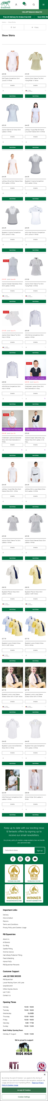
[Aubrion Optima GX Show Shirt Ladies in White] (12, 112)
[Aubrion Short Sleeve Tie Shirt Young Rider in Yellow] (35, 61)
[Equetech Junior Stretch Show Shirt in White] (35, 626)
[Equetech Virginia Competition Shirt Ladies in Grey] (35, 163)
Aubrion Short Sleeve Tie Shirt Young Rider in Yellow (34, 79)
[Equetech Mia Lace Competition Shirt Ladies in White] (35, 728)
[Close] (44, 1074)
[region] (24, 1086)
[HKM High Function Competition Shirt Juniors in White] (35, 215)
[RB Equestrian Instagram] (20, 859)
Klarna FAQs (7, 961)
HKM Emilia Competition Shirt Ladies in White (34, 336)
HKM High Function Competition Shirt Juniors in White (35, 233)
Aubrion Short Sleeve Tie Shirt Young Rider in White (34, 285)
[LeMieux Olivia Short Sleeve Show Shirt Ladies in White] (12, 163)
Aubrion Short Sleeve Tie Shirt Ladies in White (11, 541)
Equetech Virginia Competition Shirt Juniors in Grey (11, 233)
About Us (6, 939)
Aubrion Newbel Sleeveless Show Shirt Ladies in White (12, 285)
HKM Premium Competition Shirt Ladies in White (12, 798)
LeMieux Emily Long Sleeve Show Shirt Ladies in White (35, 490)
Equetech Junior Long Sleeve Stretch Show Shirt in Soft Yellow (12, 695)
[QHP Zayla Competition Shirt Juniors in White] (12, 61)
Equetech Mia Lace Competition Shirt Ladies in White (35, 747)
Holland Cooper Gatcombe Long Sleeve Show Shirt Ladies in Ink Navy (34, 440)
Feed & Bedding (8, 958)
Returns (5, 921)
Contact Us (7, 995)
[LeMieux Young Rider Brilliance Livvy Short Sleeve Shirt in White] (35, 112)
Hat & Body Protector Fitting (12, 955)
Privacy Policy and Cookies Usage (14, 927)
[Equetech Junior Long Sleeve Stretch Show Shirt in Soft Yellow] (12, 677)
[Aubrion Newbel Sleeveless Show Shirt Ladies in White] (12, 266)
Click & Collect (8, 918)
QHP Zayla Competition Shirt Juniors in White (11, 79)
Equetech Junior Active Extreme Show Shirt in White (11, 747)
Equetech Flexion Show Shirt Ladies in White (10, 593)
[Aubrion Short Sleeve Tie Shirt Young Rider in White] (35, 266)
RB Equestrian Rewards (11, 965)
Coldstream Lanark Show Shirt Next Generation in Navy (34, 387)
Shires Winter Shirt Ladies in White (34, 798)
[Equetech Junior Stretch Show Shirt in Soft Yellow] (12, 626)
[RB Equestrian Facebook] (13, 859)
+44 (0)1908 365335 (12, 976)
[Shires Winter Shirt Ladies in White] (35, 780)
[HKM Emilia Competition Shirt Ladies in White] (35, 317)
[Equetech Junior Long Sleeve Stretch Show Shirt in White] (35, 677)
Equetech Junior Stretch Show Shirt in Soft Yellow (11, 644)
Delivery (5, 915)
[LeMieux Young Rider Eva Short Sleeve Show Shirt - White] (12, 471)
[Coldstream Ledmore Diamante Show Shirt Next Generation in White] (12, 420)
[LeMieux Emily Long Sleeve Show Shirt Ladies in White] (35, 471)
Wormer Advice (8, 952)
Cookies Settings (24, 1097)
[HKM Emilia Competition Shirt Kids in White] (12, 369)
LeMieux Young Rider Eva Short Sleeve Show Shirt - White (11, 490)
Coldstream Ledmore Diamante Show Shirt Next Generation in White (11, 440)
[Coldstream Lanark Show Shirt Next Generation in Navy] (35, 369)
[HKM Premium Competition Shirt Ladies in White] (12, 780)
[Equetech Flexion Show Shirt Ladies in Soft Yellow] (35, 574)
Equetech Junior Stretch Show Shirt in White (34, 644)
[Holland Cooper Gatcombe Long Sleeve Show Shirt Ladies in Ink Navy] (35, 420)
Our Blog (6, 945)
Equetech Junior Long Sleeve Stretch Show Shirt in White (34, 695)
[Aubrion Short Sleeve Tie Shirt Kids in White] (12, 317)
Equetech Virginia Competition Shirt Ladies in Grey (34, 182)
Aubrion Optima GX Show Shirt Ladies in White (11, 131)
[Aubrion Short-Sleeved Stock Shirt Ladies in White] (35, 523)
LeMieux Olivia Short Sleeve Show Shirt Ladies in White (12, 182)
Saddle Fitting (8, 949)
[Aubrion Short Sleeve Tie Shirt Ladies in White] (12, 523)
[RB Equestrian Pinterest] (27, 859)
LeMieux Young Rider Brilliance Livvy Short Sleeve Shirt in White (35, 131)
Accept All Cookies (24, 1090)
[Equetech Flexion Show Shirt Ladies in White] (12, 574)
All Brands (6, 942)
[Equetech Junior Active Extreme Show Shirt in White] (12, 728)
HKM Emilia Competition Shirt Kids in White (11, 387)
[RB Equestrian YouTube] (35, 859)
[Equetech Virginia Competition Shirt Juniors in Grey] (12, 215)
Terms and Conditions (10, 924)
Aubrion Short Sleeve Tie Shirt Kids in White (11, 336)
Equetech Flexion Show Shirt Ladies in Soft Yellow (33, 593)
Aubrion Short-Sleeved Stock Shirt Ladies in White (35, 541)
